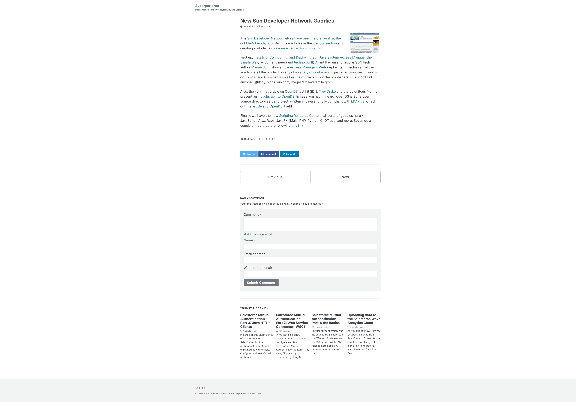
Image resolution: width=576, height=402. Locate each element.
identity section (325, 43)
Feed (201, 388)
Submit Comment (261, 283)
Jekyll (237, 393)
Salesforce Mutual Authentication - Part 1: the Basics (326, 319)
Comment (252, 214)
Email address (256, 254)
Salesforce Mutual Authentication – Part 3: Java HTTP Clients (255, 321)
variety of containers (314, 72)
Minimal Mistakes (252, 393)
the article (254, 106)
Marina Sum (260, 67)
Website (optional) (258, 268)
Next (345, 177)
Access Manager (303, 67)
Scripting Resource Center (299, 116)
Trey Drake (327, 91)
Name (249, 240)
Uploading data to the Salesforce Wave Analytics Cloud (364, 319)
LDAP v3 (357, 101)
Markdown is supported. (258, 234)
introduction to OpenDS (276, 96)
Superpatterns (219, 7)
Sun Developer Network (265, 38)
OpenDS (291, 91)
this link (297, 125)
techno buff (303, 62)
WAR (322, 67)
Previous (275, 177)
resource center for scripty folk (298, 48)
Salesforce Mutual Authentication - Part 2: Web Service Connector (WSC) (292, 321)
